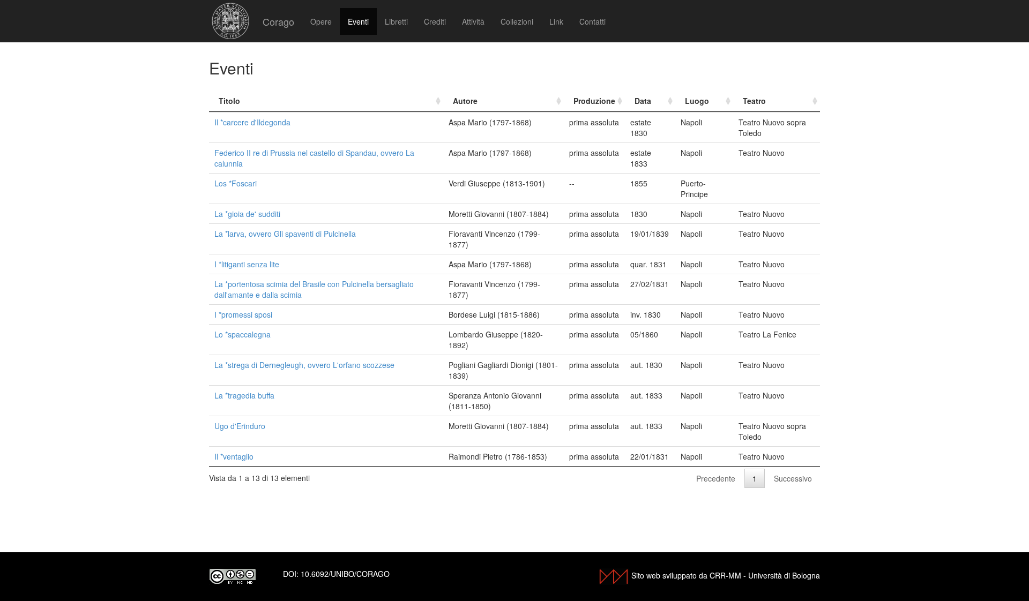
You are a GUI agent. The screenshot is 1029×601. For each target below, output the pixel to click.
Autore (465, 100)
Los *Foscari (235, 183)
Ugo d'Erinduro (239, 425)
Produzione (594, 100)
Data (643, 100)
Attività (473, 21)
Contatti (592, 21)
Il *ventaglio (233, 456)
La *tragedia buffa (244, 395)
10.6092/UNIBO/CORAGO (345, 573)
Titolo (229, 100)
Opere (321, 21)
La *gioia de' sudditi (247, 213)
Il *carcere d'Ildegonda (252, 122)
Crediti (435, 21)
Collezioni (517, 21)
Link (556, 21)
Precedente (715, 478)
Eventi (358, 21)
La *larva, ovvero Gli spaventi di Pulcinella (285, 233)
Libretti (396, 21)
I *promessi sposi (243, 314)
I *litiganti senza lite (246, 264)
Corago (278, 21)
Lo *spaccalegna (242, 334)
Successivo (793, 478)
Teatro (754, 100)
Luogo (697, 100)
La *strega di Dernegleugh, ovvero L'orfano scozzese (304, 364)
